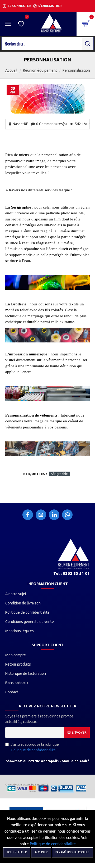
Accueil (11, 70)
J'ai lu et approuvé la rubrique (35, 747)
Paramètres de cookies (72, 852)
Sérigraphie (59, 474)
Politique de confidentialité (53, 844)
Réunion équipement (40, 70)
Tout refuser (17, 852)
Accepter (41, 852)
